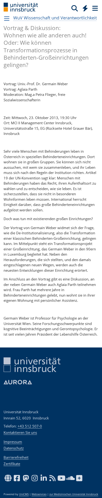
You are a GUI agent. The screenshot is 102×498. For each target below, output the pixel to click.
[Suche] (74, 8)
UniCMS (24, 494)
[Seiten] (95, 8)
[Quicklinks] (85, 8)
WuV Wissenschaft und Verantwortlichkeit (55, 18)
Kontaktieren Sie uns (20, 432)
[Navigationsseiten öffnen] (7, 18)
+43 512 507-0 (30, 426)
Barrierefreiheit (16, 457)
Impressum (13, 441)
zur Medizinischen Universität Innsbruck (73, 494)
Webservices (39, 494)
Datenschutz (14, 448)
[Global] (83, 7)
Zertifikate (12, 463)
